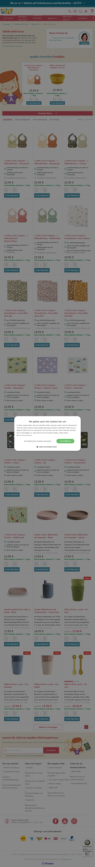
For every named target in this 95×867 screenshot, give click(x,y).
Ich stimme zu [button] (65, 441)
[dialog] (47, 433)
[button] (47, 447)
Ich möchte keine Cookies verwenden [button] (37, 441)
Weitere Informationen (24, 435)
